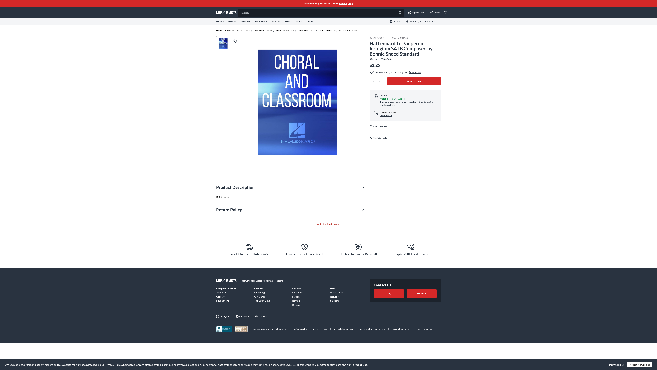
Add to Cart (414, 81)
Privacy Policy (113, 364)
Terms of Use (359, 364)
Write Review (387, 59)
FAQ (388, 293)
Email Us (421, 293)
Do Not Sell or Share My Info (372, 329)
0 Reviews (374, 59)
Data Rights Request (401, 329)
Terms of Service (320, 329)
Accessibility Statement (344, 329)
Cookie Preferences (424, 329)
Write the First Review (328, 224)
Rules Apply (346, 3)
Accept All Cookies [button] (640, 364)
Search (245, 12)
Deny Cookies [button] (616, 364)
